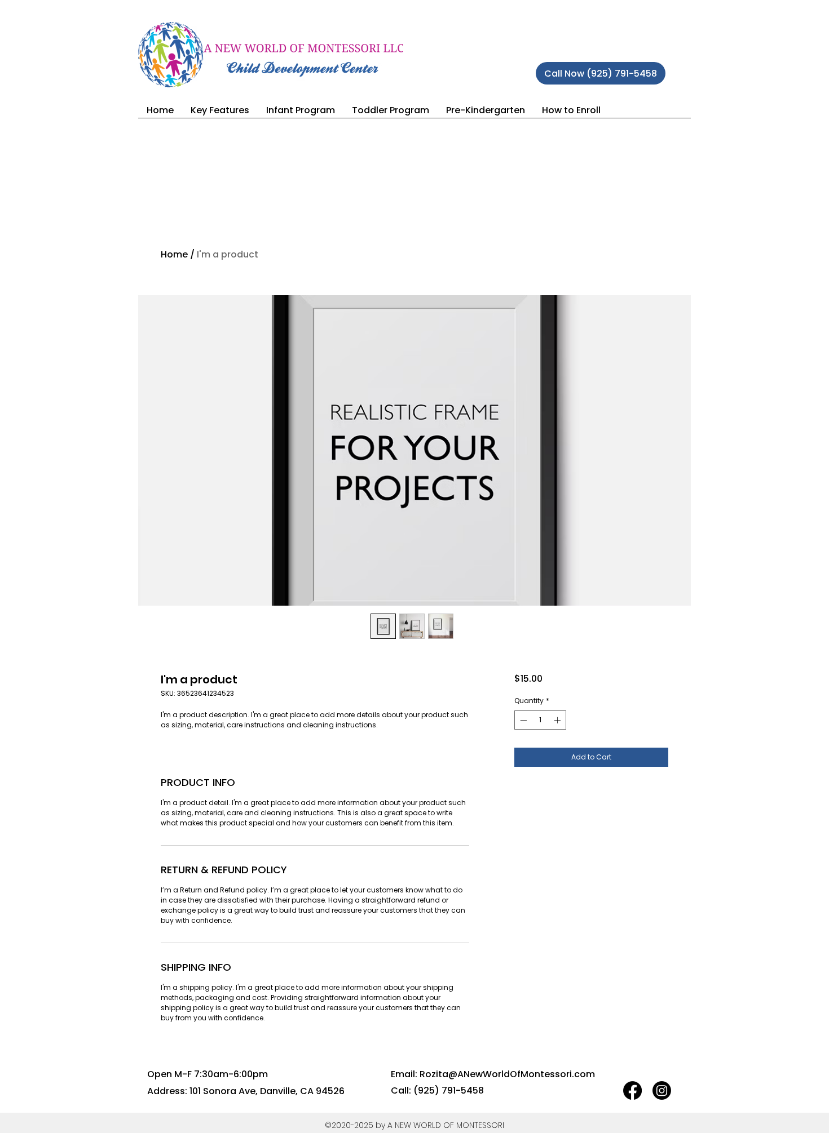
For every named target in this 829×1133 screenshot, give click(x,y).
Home (174, 254)
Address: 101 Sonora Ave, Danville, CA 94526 (246, 1091)
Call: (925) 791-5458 (437, 1090)
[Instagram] (661, 1090)
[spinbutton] (540, 720)
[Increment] (558, 720)
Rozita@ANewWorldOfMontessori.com (507, 1074)
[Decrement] (522, 720)
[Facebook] (632, 1090)
